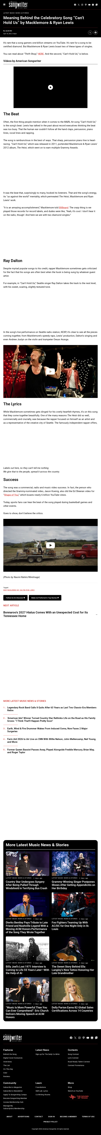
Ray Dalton (21, 590)
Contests (73, 1050)
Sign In (51, 1117)
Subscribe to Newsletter (13, 1091)
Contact (39, 1117)
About (9, 1117)
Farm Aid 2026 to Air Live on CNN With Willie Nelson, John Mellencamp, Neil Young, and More (51, 740)
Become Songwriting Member (15, 1098)
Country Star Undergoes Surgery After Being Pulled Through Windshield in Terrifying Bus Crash (26, 885)
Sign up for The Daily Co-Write (48, 1054)
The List (6, 1065)
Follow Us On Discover (15, 598)
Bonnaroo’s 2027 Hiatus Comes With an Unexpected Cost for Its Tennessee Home (45, 614)
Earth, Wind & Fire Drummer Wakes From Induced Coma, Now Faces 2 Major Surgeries (47, 730)
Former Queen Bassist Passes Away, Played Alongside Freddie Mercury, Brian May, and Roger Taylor (50, 751)
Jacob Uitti (8, 31)
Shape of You (11, 494)
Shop (70, 1087)
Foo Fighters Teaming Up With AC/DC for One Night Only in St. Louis (70, 926)
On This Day (8, 1069)
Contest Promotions (76, 1065)
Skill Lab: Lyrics (42, 1091)
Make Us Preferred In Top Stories (44, 598)
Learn (39, 1083)
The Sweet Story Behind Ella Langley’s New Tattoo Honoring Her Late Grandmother (73, 970)
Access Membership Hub (13, 1102)
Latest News (42, 1050)
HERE (41, 53)
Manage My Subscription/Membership (13, 1107)
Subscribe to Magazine (12, 1087)
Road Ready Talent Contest (79, 1062)
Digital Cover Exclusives (12, 1058)
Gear (5, 1073)
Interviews (7, 1062)
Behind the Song (10, 1054)
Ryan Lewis (30, 590)
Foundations (41, 1087)
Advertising (23, 1117)
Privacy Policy (50, 1122)
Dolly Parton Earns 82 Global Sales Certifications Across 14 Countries (72, 1009)
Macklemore (11, 590)
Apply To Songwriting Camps (15, 1095)
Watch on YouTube (75, 1091)
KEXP (5, 590)
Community (9, 1083)
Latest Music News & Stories (16, 13)
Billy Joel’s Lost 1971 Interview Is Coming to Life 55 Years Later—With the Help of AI (27, 970)
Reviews (6, 1076)
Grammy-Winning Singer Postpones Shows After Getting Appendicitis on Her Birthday (73, 885)
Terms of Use (88, 1117)
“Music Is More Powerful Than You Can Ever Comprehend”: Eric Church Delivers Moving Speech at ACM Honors (27, 1012)
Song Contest (73, 1054)
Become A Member (68, 1117)
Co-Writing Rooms (43, 1095)
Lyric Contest (73, 1058)
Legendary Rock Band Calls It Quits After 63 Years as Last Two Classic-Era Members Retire (51, 709)
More (71, 1083)
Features (8, 1050)
